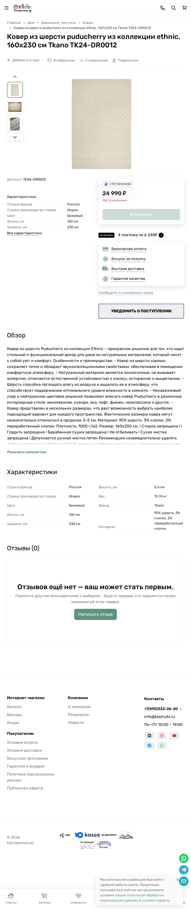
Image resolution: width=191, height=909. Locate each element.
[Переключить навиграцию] (6, 8)
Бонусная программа (27, 758)
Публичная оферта (25, 788)
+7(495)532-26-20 (161, 709)
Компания (78, 698)
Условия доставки (24, 750)
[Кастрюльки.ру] (22, 7)
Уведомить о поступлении (141, 311)
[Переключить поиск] (173, 8)
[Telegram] (149, 745)
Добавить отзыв (25, 60)
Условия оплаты (22, 742)
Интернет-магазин (26, 698)
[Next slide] (15, 137)
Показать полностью (27, 452)
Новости (76, 722)
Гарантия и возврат (26, 766)
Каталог (14, 706)
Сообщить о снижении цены (125, 292)
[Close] (178, 879)
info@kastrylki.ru (159, 716)
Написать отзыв (95, 614)
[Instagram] (162, 736)
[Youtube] (174, 736)
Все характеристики (24, 233)
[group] (101, 125)
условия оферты (156, 900)
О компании (79, 706)
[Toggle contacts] (162, 8)
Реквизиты (78, 714)
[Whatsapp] (162, 745)
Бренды (14, 714)
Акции (13, 722)
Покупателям (20, 734)
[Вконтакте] (149, 736)
